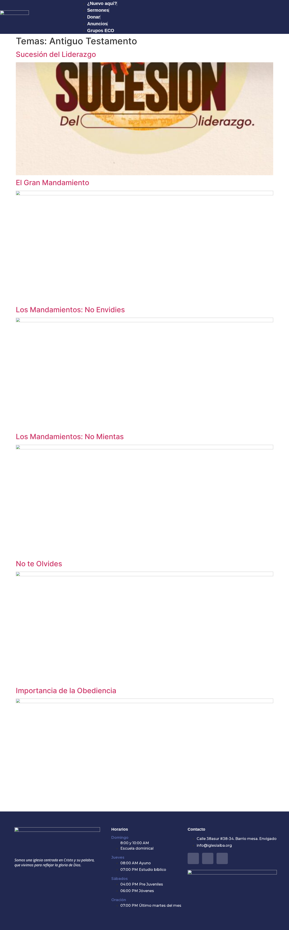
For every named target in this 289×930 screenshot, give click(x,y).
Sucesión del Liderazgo (56, 54)
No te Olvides (39, 563)
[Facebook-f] (193, 858)
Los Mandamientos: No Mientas (70, 436)
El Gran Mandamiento (52, 182)
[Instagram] (222, 858)
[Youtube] (207, 858)
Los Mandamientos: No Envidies (71, 309)
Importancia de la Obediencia (66, 690)
